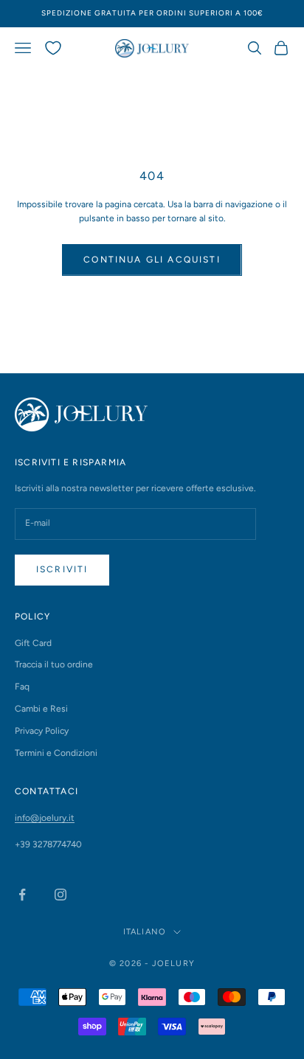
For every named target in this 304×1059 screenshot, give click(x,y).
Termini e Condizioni (56, 753)
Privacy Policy (42, 731)
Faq (22, 686)
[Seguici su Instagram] (60, 894)
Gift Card (33, 643)
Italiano (144, 932)
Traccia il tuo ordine (54, 664)
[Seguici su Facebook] (22, 894)
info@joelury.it (45, 818)
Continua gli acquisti (151, 259)
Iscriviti (62, 569)
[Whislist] (53, 48)
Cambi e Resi (41, 709)
